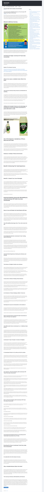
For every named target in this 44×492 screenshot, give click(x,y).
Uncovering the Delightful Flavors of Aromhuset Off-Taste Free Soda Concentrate (15, 12)
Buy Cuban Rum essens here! (10, 6)
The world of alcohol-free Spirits (33, 45)
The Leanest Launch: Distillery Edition (34, 23)
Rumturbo (6, 2)
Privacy (16, 6)
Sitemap (19, 6)
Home (4, 6)
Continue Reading (6, 487)
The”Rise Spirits (31, 38)
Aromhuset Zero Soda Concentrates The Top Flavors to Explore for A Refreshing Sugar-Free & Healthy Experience (35, 40)
